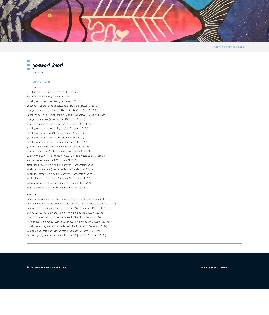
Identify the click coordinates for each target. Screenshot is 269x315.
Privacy (53, 267)
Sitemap (62, 267)
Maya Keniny (41, 267)
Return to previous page (228, 46)
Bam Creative (220, 267)
